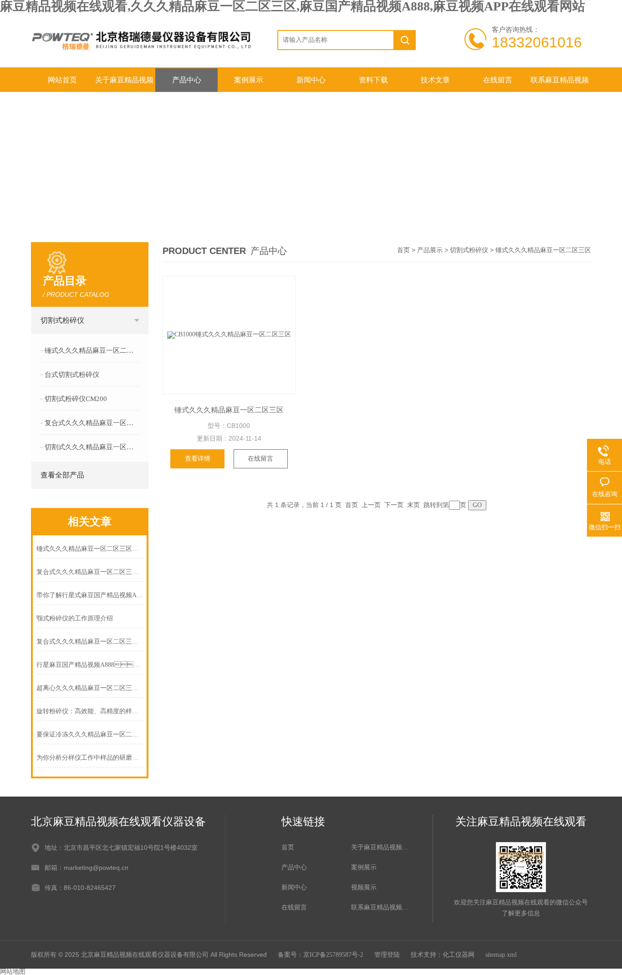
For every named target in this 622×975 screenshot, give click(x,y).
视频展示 (364, 887)
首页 (403, 250)
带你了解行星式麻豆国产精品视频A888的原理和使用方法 (89, 595)
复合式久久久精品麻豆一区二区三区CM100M (92, 423)
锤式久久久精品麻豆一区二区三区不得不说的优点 (89, 548)
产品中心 (186, 80)
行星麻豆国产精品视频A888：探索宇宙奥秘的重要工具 (89, 664)
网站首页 (62, 80)
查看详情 (197, 458)
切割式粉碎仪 (62, 320)
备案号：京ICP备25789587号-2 (320, 954)
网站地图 (12, 971)
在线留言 (497, 80)
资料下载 (373, 80)
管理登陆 (387, 954)
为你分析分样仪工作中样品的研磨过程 (89, 757)
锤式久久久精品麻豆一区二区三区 (92, 350)
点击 (137, 320)
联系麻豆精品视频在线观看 (559, 84)
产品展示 (430, 250)
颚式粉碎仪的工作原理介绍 (74, 618)
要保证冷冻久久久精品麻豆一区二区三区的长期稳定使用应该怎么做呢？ (89, 734)
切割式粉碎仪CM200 (76, 398)
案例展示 (248, 80)
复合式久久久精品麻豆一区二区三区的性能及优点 (89, 572)
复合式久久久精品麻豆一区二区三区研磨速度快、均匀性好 (89, 641)
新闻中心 (311, 80)
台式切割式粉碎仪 (72, 374)
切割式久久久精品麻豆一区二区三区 (92, 447)
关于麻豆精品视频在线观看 (124, 84)
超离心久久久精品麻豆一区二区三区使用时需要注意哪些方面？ (89, 688)
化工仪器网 (458, 954)
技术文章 (435, 80)
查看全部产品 (62, 475)
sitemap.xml (501, 954)
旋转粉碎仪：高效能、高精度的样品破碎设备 (89, 711)
